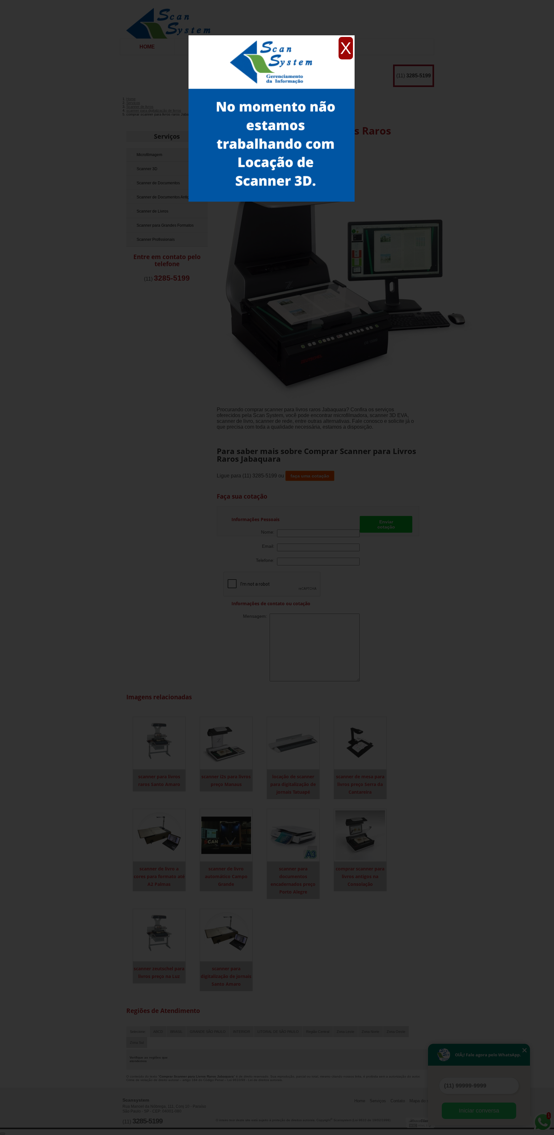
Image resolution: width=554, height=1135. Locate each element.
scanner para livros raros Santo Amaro (159, 780)
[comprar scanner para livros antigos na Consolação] (360, 835)
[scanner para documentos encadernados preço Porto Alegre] (293, 835)
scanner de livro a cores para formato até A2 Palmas (159, 876)
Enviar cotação (386, 524)
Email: (269, 546)
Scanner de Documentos (158, 183)
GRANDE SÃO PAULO (208, 1032)
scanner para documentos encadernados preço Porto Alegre (293, 880)
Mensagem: (256, 616)
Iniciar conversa (479, 1110)
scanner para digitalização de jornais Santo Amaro (226, 976)
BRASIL (176, 1032)
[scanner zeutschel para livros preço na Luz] (159, 935)
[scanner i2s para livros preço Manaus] (226, 743)
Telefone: (266, 560)
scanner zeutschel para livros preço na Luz (159, 972)
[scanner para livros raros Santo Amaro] (159, 743)
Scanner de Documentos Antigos (165, 197)
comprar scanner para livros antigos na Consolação (360, 876)
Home (147, 46)
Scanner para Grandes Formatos (165, 225)
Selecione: (138, 1032)
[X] (272, 37)
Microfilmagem (149, 155)
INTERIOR (241, 1032)
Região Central (317, 1032)
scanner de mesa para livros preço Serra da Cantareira (360, 784)
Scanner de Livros (152, 211)
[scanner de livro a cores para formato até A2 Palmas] (159, 835)
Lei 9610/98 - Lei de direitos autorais (254, 1080)
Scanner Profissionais (156, 239)
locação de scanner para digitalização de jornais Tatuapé (293, 784)
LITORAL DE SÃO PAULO (278, 1032)
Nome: (269, 532)
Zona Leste (345, 1032)
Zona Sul (137, 1042)
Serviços (167, 136)
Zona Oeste (396, 1032)
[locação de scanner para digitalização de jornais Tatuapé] (293, 743)
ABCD (158, 1032)
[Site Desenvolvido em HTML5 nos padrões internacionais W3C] (420, 1125)
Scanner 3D (147, 169)
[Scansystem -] (170, 19)
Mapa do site (421, 1100)
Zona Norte (370, 1032)
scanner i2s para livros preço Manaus (226, 780)
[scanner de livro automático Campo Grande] (226, 835)
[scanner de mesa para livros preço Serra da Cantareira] (360, 743)
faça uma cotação (309, 475)
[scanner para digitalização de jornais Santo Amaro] (226, 935)
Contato (397, 1100)
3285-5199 (418, 75)
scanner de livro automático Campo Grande (226, 876)
